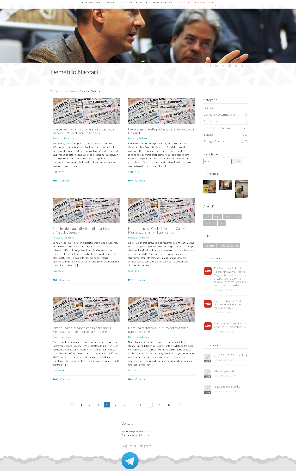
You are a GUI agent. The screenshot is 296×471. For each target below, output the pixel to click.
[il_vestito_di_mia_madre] (210, 186)
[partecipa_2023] (225, 185)
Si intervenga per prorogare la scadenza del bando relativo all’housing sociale (84, 131)
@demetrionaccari (141, 435)
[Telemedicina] (241, 189)
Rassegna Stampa (78, 91)
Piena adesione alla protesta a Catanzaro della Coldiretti (161, 131)
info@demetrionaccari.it (141, 431)
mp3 (217, 216)
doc (207, 216)
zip (221, 223)
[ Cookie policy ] (182, 2)
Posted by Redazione (63, 138)
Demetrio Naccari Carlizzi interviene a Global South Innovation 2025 (229, 304)
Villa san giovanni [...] (225, 371)
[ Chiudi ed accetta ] (204, 2)
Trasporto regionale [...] (227, 386)
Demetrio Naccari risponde (225, 114)
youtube (210, 223)
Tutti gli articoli (57, 91)
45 (169, 404)
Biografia (225, 107)
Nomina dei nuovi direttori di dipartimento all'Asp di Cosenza (84, 230)
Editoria (210, 245)
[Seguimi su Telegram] (130, 460)
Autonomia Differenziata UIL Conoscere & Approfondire (230, 325)
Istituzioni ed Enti (229, 245)
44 (159, 404)
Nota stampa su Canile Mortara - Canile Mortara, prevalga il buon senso (156, 230)
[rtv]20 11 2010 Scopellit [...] (230, 355)
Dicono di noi (225, 121)
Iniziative (225, 134)
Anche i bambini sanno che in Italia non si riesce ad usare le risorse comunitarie (82, 330)
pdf (237, 216)
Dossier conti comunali (225, 127)
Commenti (63, 180)
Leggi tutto (58, 171)
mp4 (228, 216)
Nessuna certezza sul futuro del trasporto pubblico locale (158, 330)
